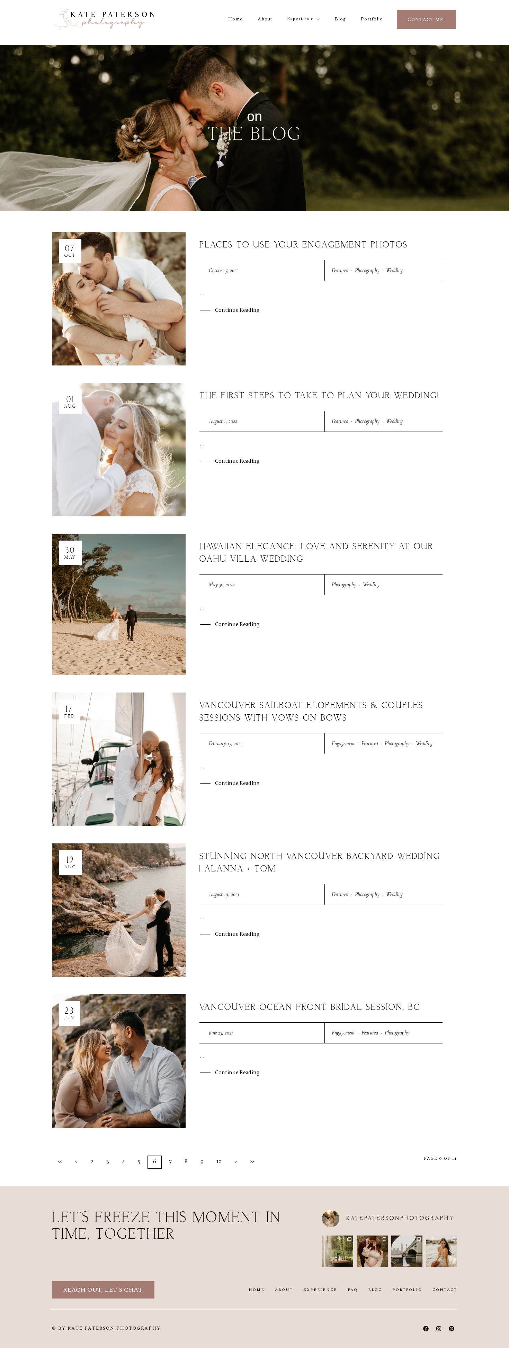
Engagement (343, 743)
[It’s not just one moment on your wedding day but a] (337, 1251)
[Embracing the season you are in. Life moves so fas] (441, 1251)
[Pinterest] (451, 1328)
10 (219, 1162)
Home (235, 19)
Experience (300, 18)
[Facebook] (425, 1328)
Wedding (394, 270)
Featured (340, 270)
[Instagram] (438, 1328)
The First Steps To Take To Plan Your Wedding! (319, 396)
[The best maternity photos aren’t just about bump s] (372, 1251)
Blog (340, 19)
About (265, 19)
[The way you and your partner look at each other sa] (406, 1251)
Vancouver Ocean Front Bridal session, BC (309, 1007)
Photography (367, 270)
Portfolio (372, 19)
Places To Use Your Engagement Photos (303, 245)
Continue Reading (237, 310)
